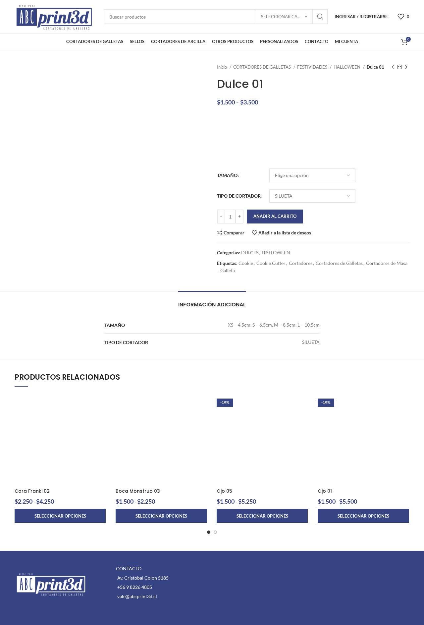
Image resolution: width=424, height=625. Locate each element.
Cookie (245, 263)
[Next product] (406, 67)
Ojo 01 (325, 491)
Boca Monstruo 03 (138, 491)
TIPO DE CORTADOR (239, 196)
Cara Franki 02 (32, 491)
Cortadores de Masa (386, 263)
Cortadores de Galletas (339, 263)
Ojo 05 (224, 491)
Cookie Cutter (271, 263)
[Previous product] (393, 67)
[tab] (212, 301)
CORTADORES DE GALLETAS (262, 67)
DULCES (249, 252)
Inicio (222, 67)
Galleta (227, 270)
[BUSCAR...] (320, 16)
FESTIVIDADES (312, 67)
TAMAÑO (227, 175)
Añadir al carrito (274, 216)
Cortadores (300, 263)
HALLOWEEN (347, 67)
